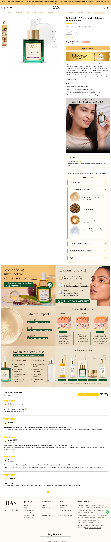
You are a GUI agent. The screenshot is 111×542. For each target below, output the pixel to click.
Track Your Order (29, 517)
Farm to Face (45, 513)
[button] (39, 13)
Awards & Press (28, 513)
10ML (76, 33)
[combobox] (99, 13)
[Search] (104, 13)
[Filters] (101, 394)
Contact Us (63, 507)
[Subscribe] (68, 537)
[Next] (4, 51)
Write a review (88, 395)
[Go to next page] (66, 492)
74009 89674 (99, 525)
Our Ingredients (46, 507)
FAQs (25, 507)
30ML (68, 33)
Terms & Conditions (66, 515)
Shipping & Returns (65, 510)
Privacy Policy (64, 513)
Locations (26, 505)
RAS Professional (29, 515)
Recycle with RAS (29, 510)
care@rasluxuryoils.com (93, 528)
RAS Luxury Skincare (52, 541)
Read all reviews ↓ (88, 177)
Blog (43, 510)
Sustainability (46, 515)
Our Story (44, 505)
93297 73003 (89, 525)
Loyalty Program (64, 505)
